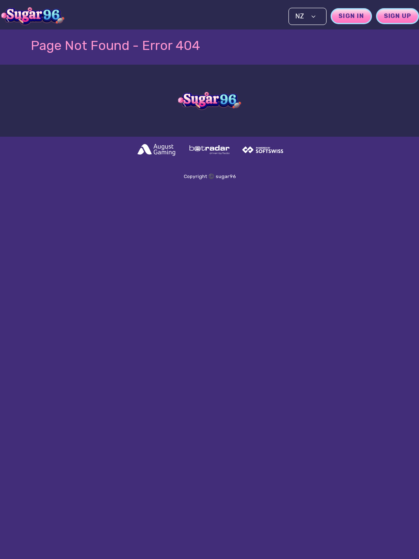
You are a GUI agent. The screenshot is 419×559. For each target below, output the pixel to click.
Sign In (351, 16)
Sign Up (397, 16)
